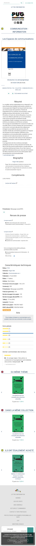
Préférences (12, 540)
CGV (18, 520)
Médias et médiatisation (18, 474)
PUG (13, 88)
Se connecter (29, 3)
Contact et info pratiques (18, 512)
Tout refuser (18, 542)
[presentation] (1, 392)
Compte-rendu (7, 220)
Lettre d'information (18, 494)
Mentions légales (18, 524)
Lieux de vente (18, 501)
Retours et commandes (18, 508)
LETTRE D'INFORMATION (18, 7)
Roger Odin (15, 82)
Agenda (18, 498)
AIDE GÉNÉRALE (18, 505)
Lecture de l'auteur (10, 183)
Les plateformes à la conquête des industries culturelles (18, 397)
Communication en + (27, 88)
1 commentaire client (8, 155)
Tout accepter (23, 540)
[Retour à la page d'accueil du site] (18, 16)
